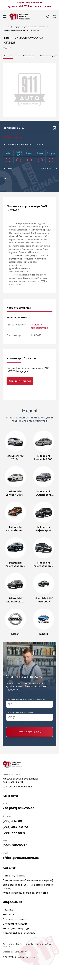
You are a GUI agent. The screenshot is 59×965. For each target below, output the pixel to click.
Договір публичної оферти (19, 933)
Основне (8, 56)
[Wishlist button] (54, 128)
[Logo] (19, 16)
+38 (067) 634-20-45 (18, 808)
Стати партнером (30, 732)
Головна (6, 27)
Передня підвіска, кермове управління (31, 27)
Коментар (14, 358)
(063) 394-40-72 (15, 827)
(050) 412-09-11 (14, 821)
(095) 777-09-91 (14, 833)
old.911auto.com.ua (34, 6)
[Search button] (48, 16)
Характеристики (30, 56)
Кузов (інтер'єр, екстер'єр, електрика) (26, 892)
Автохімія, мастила (14, 875)
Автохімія (7, 946)
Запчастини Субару (42, 944)
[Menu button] (5, 16)
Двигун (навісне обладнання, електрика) (28, 880)
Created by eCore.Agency (15, 951)
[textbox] (47, 168)
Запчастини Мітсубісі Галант (17, 944)
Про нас (8, 909)
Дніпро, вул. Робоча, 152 (17, 786)
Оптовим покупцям (15, 923)
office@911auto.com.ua (21, 858)
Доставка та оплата (14, 919)
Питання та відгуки (48, 56)
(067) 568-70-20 (15, 845)
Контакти (8, 914)
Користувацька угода (16, 928)
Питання (29, 358)
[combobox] (48, 168)
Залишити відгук (20, 381)
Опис (17, 56)
